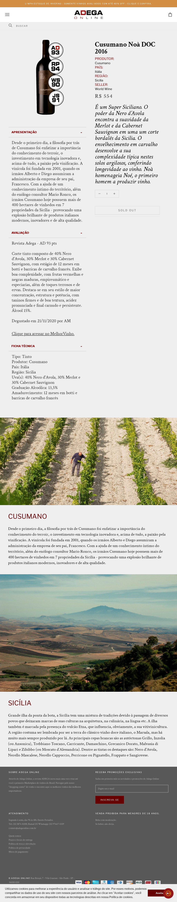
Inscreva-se (109, 800)
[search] (91, 25)
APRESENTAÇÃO (24, 132)
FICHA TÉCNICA (23, 346)
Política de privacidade (19, 847)
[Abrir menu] (7, 14)
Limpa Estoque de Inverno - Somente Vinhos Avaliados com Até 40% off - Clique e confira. (88, 3)
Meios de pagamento (18, 851)
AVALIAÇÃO (20, 232)
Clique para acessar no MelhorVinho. (43, 334)
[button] (134, 897)
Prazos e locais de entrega (20, 839)
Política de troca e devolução (22, 843)
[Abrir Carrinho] (170, 15)
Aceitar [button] (160, 893)
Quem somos (15, 835)
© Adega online (19, 878)
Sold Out (127, 210)
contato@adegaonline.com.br (22, 828)
